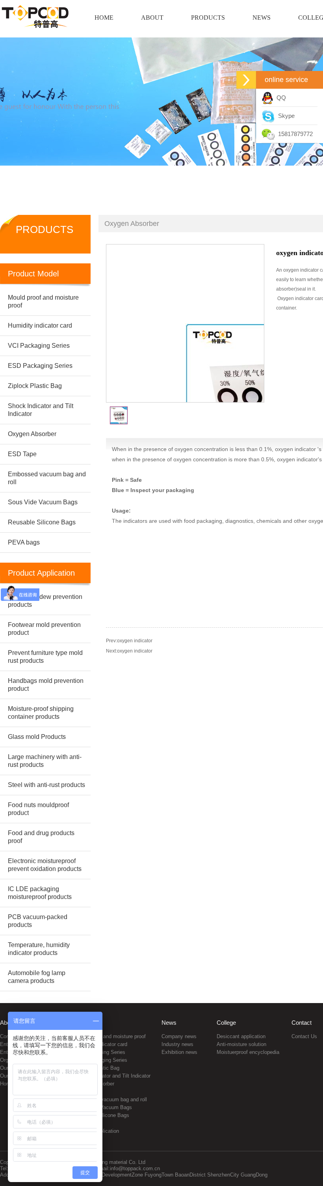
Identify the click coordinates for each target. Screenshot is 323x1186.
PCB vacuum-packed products (37, 921)
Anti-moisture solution (241, 1044)
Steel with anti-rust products (46, 784)
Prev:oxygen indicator (129, 640)
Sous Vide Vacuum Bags (103, 1107)
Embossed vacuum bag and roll (111, 1099)
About (7, 1022)
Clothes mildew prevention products (45, 600)
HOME (104, 17)
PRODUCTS (208, 17)
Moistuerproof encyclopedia (248, 1052)
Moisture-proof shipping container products (41, 712)
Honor (6, 1084)
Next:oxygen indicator (129, 651)
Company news (179, 1036)
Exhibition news (179, 1052)
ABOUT (152, 17)
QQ (279, 97)
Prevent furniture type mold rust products (45, 656)
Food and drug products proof (41, 837)
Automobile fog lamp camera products (36, 977)
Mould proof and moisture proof (110, 1036)
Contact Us (304, 1036)
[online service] (246, 80)
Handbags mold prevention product (46, 684)
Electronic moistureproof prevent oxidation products (45, 865)
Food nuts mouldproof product (38, 809)
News (169, 1022)
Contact (301, 1022)
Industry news (177, 1044)
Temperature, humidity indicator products (39, 949)
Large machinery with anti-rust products (45, 760)
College (226, 1022)
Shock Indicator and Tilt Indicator (112, 1076)
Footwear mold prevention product (44, 628)
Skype (285, 115)
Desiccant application (241, 1036)
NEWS (261, 17)
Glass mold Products (37, 736)
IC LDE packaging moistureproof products (40, 893)
